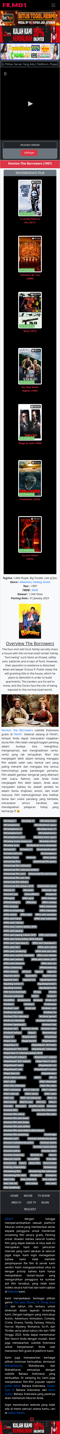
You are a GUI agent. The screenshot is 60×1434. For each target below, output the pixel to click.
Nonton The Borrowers (17, 730)
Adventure (26, 582)
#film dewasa (11, 906)
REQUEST (30, 1209)
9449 (35, 590)
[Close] (32, 23)
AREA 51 (16, 1202)
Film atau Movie (24, 1302)
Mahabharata (13, 1365)
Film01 (18, 734)
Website (13, 1291)
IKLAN (45, 1202)
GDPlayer (29, 152)
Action (46, 582)
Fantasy (37, 582)
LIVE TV (31, 1202)
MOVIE (28, 1196)
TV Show (42, 1302)
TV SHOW (44, 1196)
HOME (14, 1196)
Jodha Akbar (13, 1386)
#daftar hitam (11, 857)
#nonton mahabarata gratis (42, 1138)
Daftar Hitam (16, 1413)
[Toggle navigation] (53, 5)
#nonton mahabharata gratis (18, 1142)
